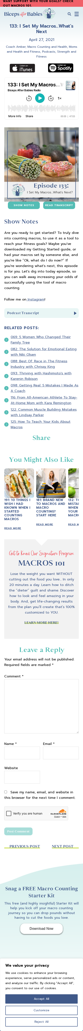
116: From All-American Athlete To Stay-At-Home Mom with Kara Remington (44, 400)
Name (10, 743)
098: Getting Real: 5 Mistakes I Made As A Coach (44, 388)
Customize (41, 1010)
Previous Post (25, 846)
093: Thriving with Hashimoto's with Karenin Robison (41, 376)
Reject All (41, 1022)
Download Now (42, 928)
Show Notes (24, 205)
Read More (12, 528)
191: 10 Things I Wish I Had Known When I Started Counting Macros (17, 509)
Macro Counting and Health (47, 47)
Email (49, 743)
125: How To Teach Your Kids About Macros (40, 424)
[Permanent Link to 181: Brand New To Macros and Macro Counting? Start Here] (51, 471)
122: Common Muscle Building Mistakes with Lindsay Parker (44, 412)
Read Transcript (59, 205)
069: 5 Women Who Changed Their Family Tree (41, 339)
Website (11, 768)
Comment (14, 676)
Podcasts (48, 51)
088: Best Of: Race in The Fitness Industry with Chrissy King (39, 364)
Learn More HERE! (41, 623)
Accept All (41, 999)
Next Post (62, 846)
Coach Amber (16, 47)
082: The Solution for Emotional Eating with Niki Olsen (44, 352)
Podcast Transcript (23, 313)
